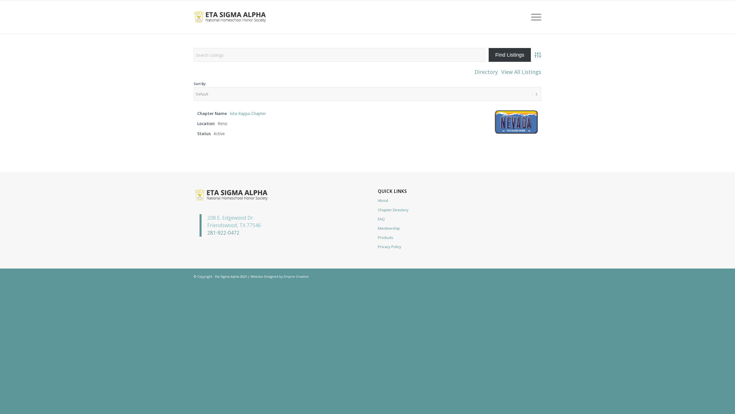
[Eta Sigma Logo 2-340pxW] (230, 17)
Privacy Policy (389, 246)
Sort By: (200, 84)
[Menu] (534, 17)
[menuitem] (534, 17)
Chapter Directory (393, 209)
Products (385, 237)
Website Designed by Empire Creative (280, 276)
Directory (486, 72)
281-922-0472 (223, 232)
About (383, 200)
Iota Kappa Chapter (248, 113)
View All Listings (521, 72)
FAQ (381, 219)
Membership (389, 228)
